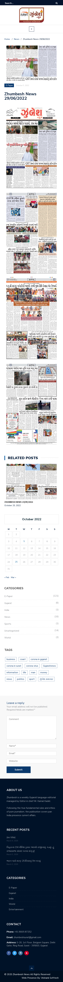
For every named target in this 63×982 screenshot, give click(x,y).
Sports (7, 623)
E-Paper (8, 596)
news (9, 679)
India (6, 610)
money (43, 672)
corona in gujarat (39, 659)
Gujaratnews (49, 665)
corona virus (32, 665)
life (24, 672)
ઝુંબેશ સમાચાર (46, 679)
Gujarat (8, 603)
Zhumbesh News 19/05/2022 (18, 502)
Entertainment (16, 909)
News (7, 617)
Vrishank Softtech (50, 977)
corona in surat (14, 665)
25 (16, 561)
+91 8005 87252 (23, 931)
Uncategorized (11, 630)
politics (20, 679)
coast (23, 659)
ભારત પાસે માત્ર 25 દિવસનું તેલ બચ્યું (24, 860)
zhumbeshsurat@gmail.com (27, 937)
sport (32, 679)
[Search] (57, 3)
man (33, 672)
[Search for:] (13, 3)
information (12, 672)
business (11, 659)
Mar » (13, 577)
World (7, 637)
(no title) (11, 837)
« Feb (6, 577)
